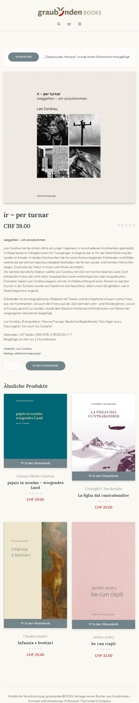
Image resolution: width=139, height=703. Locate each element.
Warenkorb (23, 57)
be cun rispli (103, 643)
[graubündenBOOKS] (69, 12)
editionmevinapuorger (27, 353)
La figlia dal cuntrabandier (103, 495)
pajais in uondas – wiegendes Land (35, 485)
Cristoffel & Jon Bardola (103, 489)
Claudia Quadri (35, 636)
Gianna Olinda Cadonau (35, 476)
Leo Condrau (24, 349)
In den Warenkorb (45, 365)
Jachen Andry (103, 637)
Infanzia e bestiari (35, 642)
